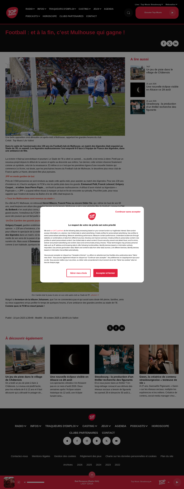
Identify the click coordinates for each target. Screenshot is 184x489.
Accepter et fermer (105, 272)
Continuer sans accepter (127, 211)
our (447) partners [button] (56, 230)
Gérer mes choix (78, 272)
